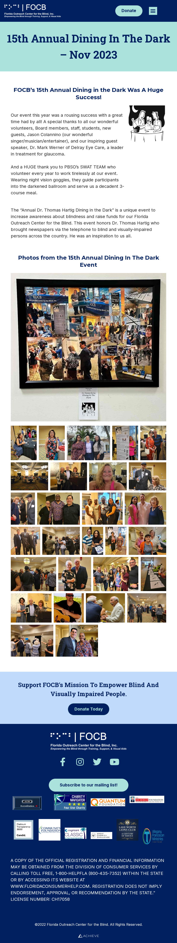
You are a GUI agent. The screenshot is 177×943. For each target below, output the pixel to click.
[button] (153, 11)
